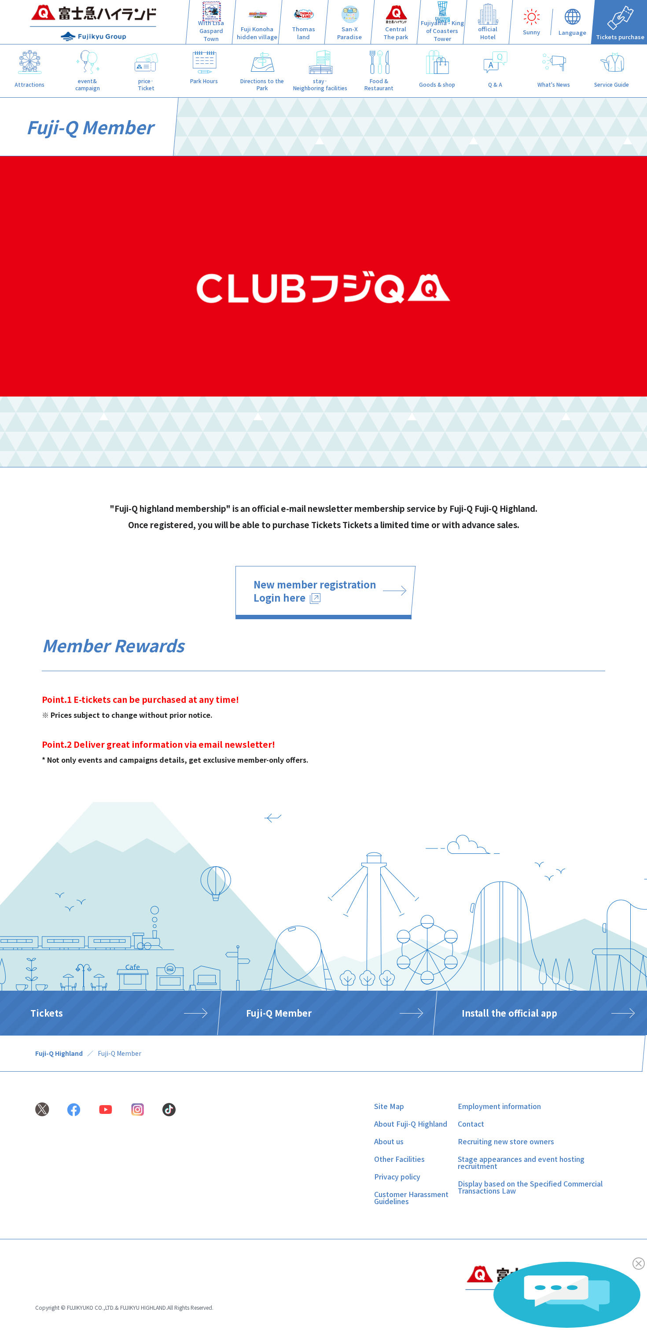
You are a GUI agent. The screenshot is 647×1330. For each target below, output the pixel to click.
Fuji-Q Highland (59, 1053)
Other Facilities (399, 1159)
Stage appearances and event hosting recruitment (521, 1162)
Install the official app (509, 1013)
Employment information (499, 1106)
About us (389, 1141)
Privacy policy (397, 1176)
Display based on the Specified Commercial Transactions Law (530, 1187)
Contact (471, 1123)
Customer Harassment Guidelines (411, 1197)
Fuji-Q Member (279, 1013)
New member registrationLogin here (315, 590)
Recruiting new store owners (506, 1141)
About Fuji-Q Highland (410, 1123)
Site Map (389, 1106)
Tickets (46, 1013)
